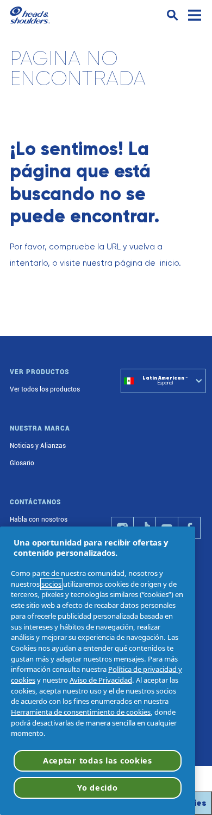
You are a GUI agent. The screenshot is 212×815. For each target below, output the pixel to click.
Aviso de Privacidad (101, 680)
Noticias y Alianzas (38, 446)
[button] (172, 15)
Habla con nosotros (38, 519)
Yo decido (97, 787)
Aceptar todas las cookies (97, 760)
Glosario (22, 463)
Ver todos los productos (45, 389)
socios (51, 584)
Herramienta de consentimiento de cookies (81, 712)
